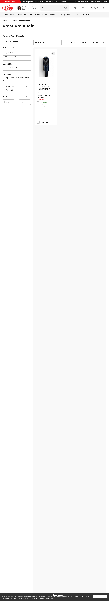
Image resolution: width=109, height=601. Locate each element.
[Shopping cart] (104, 8)
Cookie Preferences (46, 598)
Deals (79, 15)
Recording (60, 15)
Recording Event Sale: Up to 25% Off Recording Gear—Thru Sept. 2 (45, 2)
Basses (52, 15)
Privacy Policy (58, 595)
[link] (46, 86)
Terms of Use (33, 598)
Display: (94, 42)
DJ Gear (44, 15)
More (68, 15)
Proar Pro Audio (23, 20)
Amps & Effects (16, 15)
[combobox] (47, 42)
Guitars (5, 15)
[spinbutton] (8, 102)
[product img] (46, 66)
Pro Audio (12, 20)
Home (5, 20)
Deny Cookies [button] (86, 597)
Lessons (103, 15)
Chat (23, 9)
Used (85, 15)
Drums (37, 15)
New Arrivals (93, 15)
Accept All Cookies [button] (100, 597)
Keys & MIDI (28, 15)
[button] (26, 8)
